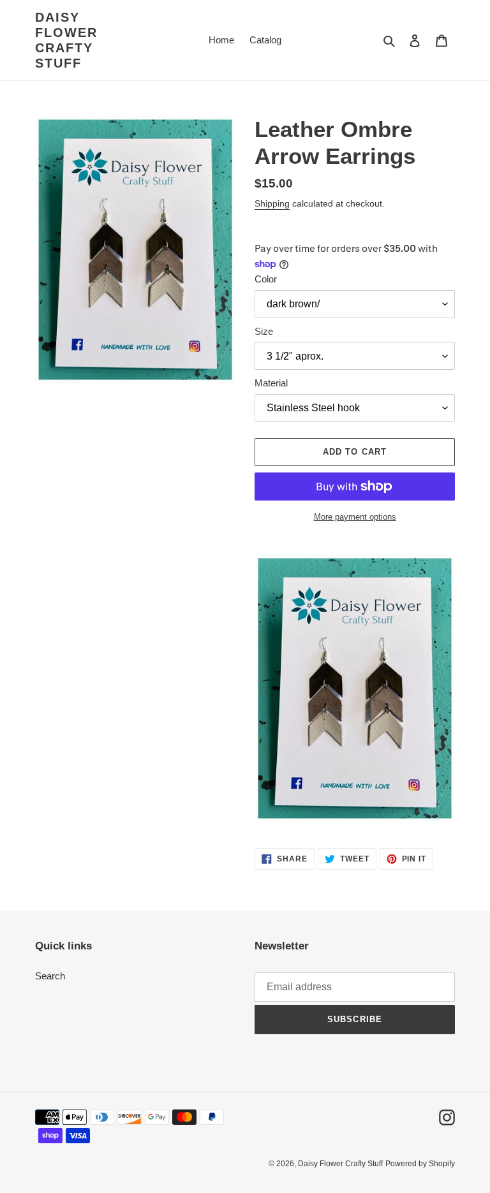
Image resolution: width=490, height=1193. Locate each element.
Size (264, 331)
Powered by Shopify (420, 1163)
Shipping (272, 203)
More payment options (355, 517)
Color (266, 279)
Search (50, 975)
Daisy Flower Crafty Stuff (66, 40)
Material (271, 382)
